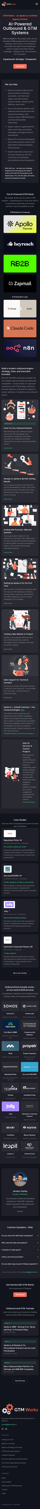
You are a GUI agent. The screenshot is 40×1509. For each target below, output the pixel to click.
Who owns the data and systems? (20, 1243)
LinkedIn (20, 1211)
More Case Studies (20, 973)
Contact (4, 1489)
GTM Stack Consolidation (11, 1451)
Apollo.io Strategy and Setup (12, 1447)
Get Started (20, 66)
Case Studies (6, 1482)
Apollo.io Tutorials (8, 1443)
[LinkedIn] (2, 1429)
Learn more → (9, 448)
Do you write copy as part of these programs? (20, 1264)
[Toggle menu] (36, 4)
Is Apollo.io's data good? (20, 1250)
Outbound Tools (7, 1439)
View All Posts (20, 1381)
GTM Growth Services (9, 1467)
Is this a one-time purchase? (20, 1257)
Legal (4, 1493)
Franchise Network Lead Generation (15, 1459)
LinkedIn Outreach (8, 1455)
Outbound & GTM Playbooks (12, 1486)
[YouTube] (6, 1429)
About (4, 1478)
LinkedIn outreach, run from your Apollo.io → (20, 733)
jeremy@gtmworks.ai (30, 1272)
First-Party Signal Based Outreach (14, 1463)
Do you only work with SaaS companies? (20, 1236)
